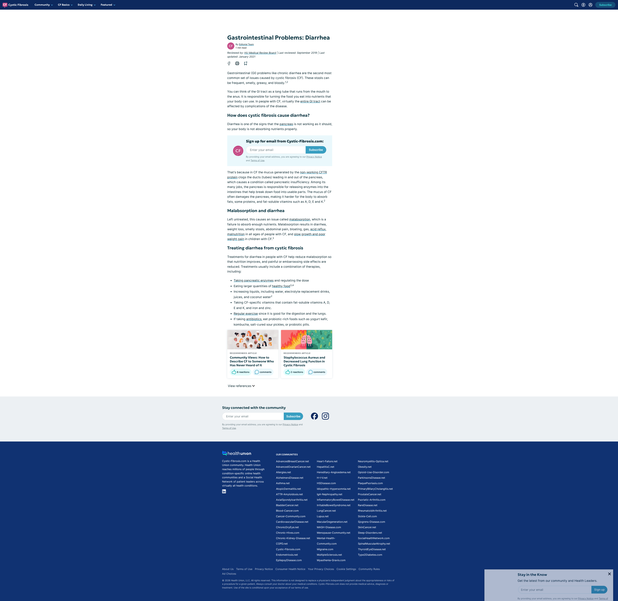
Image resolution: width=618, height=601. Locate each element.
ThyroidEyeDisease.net (372, 549)
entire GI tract (310, 101)
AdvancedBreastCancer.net (292, 461)
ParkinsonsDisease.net (371, 477)
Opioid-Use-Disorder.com (373, 472)
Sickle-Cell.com (367, 516)
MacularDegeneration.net (332, 521)
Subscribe (316, 149)
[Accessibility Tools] (583, 4)
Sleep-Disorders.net (370, 532)
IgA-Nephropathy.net (329, 494)
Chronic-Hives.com (287, 532)
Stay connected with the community (254, 407)
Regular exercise (246, 313)
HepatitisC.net (325, 466)
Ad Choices (229, 573)
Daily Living (85, 4)
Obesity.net (365, 466)
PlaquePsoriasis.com (370, 483)
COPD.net (282, 543)
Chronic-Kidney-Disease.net (293, 538)
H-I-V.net (322, 477)
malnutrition (236, 234)
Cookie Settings (346, 569)
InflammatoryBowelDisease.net (335, 499)
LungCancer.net (326, 510)
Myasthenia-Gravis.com (331, 560)
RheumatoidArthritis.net (372, 510)
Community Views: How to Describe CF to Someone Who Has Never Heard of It (252, 361)
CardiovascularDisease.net (292, 521)
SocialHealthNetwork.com (374, 538)
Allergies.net (283, 472)
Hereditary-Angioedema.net (334, 472)
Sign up (599, 576)
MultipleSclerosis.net (329, 554)
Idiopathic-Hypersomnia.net (334, 488)
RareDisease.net (367, 505)
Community (42, 4)
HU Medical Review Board (260, 52)
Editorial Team (246, 44)
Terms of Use (257, 160)
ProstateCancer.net (369, 494)
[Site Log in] (590, 4)
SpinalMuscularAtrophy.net (374, 543)
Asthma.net (283, 483)
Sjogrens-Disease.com (371, 521)
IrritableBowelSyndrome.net (334, 505)
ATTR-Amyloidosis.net (289, 494)
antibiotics (254, 319)
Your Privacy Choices (321, 569)
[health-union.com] (236, 454)
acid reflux (318, 229)
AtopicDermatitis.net (288, 488)
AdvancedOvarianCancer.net (293, 466)
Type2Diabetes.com (370, 554)
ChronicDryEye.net (287, 527)
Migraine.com (325, 549)
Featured (106, 4)
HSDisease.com (326, 483)
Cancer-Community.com (290, 516)
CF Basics (64, 4)
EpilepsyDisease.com (289, 560)
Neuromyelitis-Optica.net (373, 461)
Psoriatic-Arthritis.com (371, 499)
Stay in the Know (532, 561)
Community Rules (369, 569)
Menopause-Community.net (333, 532)
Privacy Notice (586, 585)
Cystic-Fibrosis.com (288, 549)
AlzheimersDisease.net (289, 477)
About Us (228, 569)
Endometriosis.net (287, 554)
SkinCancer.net (367, 527)
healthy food (281, 286)
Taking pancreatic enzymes (254, 280)
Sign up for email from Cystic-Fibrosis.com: (285, 141)
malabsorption (299, 219)
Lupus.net (323, 516)
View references (240, 386)
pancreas (286, 124)
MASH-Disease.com (329, 527)
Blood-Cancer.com (287, 510)
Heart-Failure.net (327, 461)
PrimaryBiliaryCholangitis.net (375, 488)
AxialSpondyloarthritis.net (292, 499)
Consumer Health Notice (290, 569)
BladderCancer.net (287, 505)
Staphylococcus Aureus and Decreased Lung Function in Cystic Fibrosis (304, 361)
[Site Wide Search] (576, 4)
